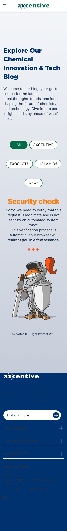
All (18, 145)
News (33, 183)
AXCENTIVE (43, 145)
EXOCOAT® (19, 164)
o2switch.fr (19, 334)
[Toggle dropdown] (61, 428)
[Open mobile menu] (4, 5)
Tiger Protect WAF (42, 334)
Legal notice (39, 513)
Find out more (18, 415)
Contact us (10, 475)
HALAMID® (48, 164)
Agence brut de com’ (16, 527)
